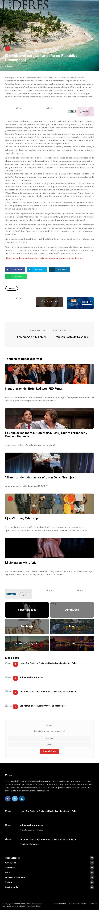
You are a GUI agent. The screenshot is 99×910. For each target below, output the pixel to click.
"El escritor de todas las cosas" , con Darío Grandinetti (41, 477)
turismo (10, 66)
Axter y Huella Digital (33, 906)
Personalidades (49, 858)
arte (34, 830)
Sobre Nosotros (60, 904)
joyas (41, 830)
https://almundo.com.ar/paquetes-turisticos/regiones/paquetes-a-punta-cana (44, 258)
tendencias (26, 830)
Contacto (93, 904)
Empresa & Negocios (49, 877)
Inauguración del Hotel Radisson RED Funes (34, 388)
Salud (49, 872)
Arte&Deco (49, 863)
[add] (19, 108)
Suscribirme (49, 751)
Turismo (49, 882)
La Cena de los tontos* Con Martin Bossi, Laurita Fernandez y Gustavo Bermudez (46, 435)
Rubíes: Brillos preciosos (31, 677)
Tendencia (49, 868)
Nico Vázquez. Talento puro (24, 518)
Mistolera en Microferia (20, 562)
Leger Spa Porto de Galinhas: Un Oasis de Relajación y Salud (48, 663)
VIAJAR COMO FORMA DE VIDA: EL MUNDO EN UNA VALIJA (48, 692)
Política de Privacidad (77, 904)
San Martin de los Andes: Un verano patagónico (43, 706)
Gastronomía (49, 887)
